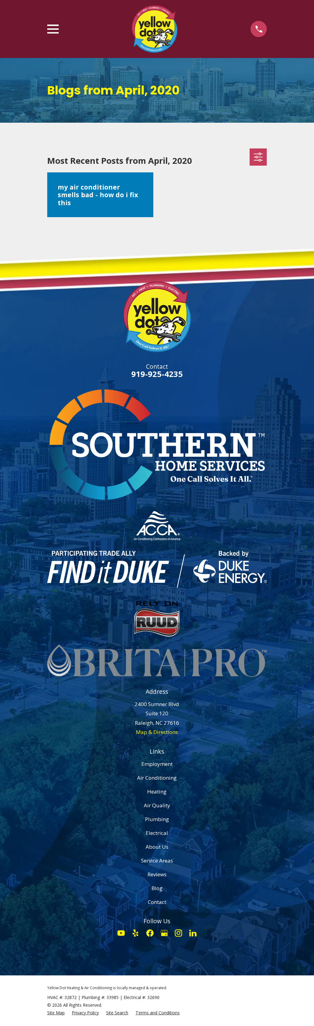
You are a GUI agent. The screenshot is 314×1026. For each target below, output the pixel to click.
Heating (157, 791)
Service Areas (157, 860)
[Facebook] (150, 933)
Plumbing (157, 819)
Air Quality (157, 805)
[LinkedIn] (193, 933)
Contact (157, 901)
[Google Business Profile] (164, 933)
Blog (157, 888)
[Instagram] (178, 933)
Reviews (157, 874)
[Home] (155, 29)
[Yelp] (135, 933)
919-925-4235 (157, 374)
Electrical (157, 832)
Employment (157, 763)
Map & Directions (157, 732)
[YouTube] (121, 933)
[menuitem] (56, 1012)
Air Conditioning (157, 777)
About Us (157, 846)
